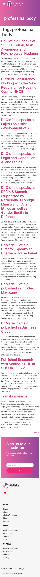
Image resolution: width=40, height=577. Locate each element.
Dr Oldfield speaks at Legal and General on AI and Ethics (18, 158)
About (5, 512)
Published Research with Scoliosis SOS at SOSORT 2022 (18, 364)
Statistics (6, 536)
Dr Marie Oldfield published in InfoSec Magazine (17, 288)
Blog (5, 518)
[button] (4, 4)
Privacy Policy (5, 573)
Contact (6, 521)
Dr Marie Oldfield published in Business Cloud (18, 327)
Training (6, 539)
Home (5, 509)
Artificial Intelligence (10, 530)
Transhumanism (14, 396)
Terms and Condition (16, 573)
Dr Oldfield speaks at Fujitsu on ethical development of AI (18, 124)
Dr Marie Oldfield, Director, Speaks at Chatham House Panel (19, 249)
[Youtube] (5, 493)
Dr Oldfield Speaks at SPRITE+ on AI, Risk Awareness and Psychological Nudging (19, 47)
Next (36, 432)
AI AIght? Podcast (10, 515)
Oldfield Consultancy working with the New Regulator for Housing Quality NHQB (18, 85)
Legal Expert (8, 533)
